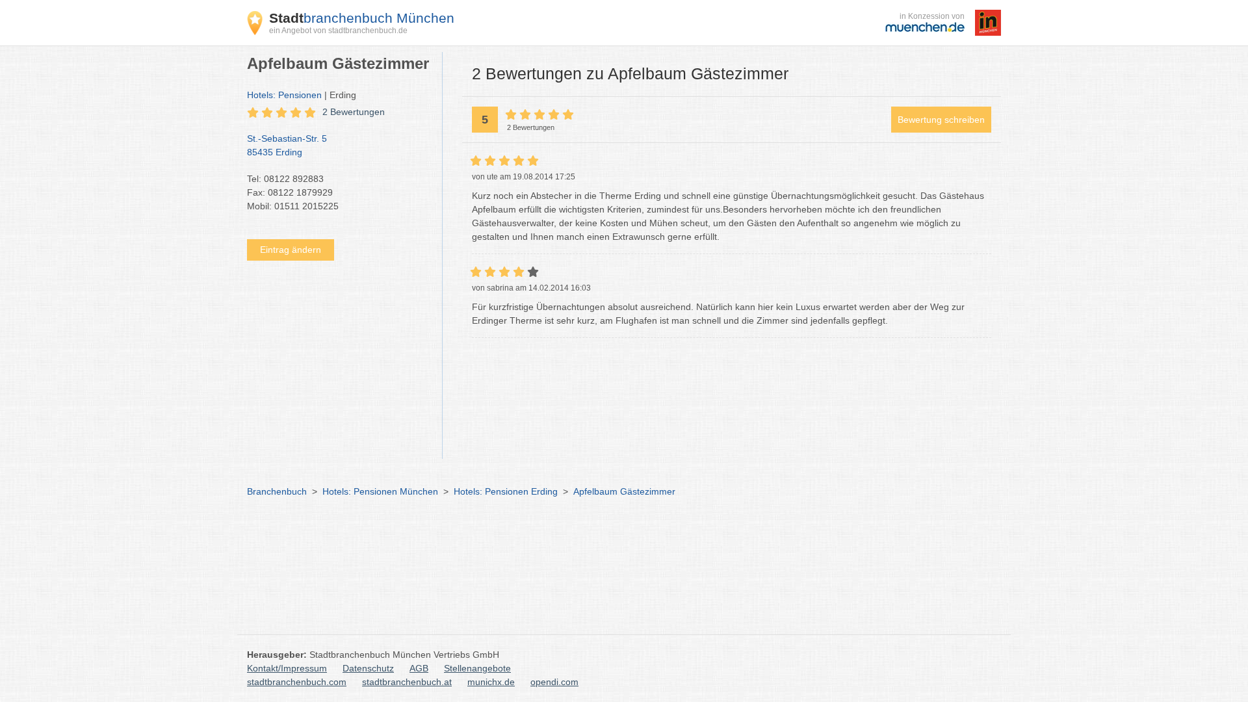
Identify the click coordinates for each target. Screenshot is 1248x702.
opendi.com (554, 682)
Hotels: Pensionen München (380, 491)
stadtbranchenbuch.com (296, 682)
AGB (419, 668)
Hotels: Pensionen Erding (506, 491)
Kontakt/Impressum (287, 668)
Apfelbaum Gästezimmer (624, 491)
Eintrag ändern (290, 249)
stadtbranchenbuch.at (407, 682)
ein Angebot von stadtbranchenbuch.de (338, 30)
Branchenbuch (277, 491)
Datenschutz (368, 668)
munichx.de (491, 682)
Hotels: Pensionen (284, 95)
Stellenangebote (477, 668)
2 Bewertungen (353, 112)
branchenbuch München (361, 17)
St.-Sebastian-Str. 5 (287, 145)
